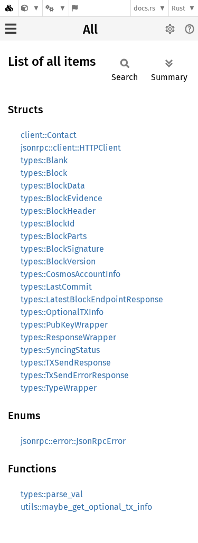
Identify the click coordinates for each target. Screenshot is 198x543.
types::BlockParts (54, 236)
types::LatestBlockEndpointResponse (92, 299)
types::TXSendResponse (66, 363)
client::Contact (49, 135)
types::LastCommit (56, 287)
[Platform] (55, 8)
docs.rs (144, 8)
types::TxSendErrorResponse (75, 375)
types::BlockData (53, 186)
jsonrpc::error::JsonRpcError (73, 441)
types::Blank (44, 160)
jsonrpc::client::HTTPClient (71, 148)
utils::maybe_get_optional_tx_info (86, 507)
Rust (178, 8)
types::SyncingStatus (60, 350)
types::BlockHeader (58, 211)
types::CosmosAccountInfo (70, 274)
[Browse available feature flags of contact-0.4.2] (74, 8)
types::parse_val (52, 494)
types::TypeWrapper (59, 388)
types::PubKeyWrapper (64, 325)
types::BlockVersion (58, 261)
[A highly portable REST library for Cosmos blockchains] (30, 8)
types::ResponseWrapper (68, 337)
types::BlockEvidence (61, 198)
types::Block (44, 173)
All (90, 29)
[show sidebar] (11, 29)
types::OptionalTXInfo (62, 312)
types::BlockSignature (62, 249)
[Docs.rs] (9, 8)
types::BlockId (48, 224)
